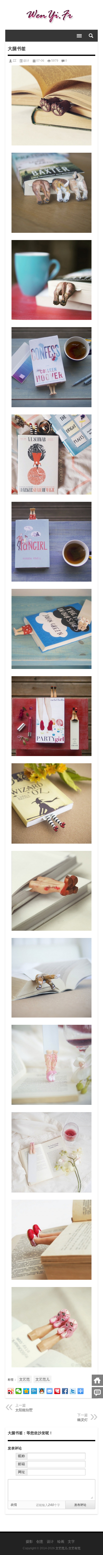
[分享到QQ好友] (42, 1391)
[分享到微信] (19, 1391)
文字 (71, 1542)
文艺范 (24, 1379)
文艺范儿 (43, 1379)
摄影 (29, 1542)
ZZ (14, 60)
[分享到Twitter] (73, 1391)
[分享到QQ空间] (26, 1391)
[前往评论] (97, 1392)
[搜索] (91, 36)
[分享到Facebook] (65, 1391)
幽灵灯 (82, 1420)
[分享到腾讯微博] (34, 1391)
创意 (39, 1542)
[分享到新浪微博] (11, 1391)
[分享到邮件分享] (49, 1391)
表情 (13, 1505)
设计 (26, 60)
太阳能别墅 (24, 1410)
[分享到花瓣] (57, 1391)
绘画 (60, 1542)
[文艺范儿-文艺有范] (51, 15)
